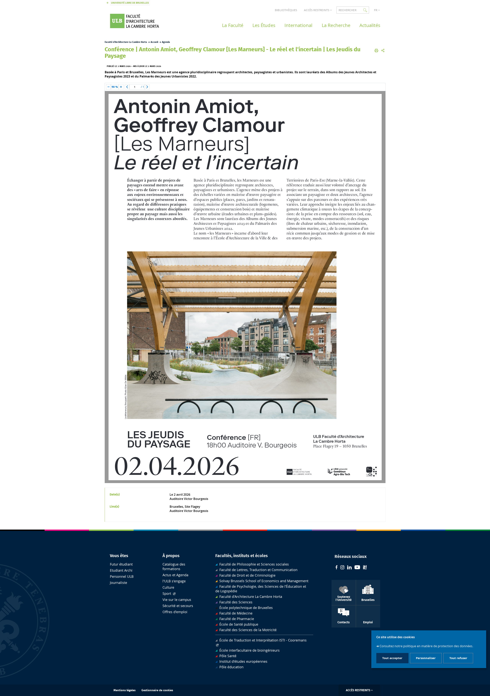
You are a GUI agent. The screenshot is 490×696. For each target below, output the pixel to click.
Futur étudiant (121, 564)
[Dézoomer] (108, 87)
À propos (171, 556)
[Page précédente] (127, 87)
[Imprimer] (376, 50)
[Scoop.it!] (365, 567)
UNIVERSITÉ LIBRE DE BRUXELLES (130, 2)
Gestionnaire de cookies (157, 690)
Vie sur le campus (177, 599)
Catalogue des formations (174, 566)
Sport (167, 593)
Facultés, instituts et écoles (241, 556)
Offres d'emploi (175, 612)
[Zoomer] (121, 87)
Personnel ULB (122, 576)
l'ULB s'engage (174, 581)
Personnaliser (426, 658)
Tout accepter (392, 658)
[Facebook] (336, 567)
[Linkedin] (349, 567)
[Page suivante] (147, 87)
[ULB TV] (357, 567)
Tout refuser (458, 658)
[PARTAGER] (382, 50)
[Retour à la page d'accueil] (140, 21)
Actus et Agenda (175, 575)
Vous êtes (119, 556)
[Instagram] (342, 567)
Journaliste (118, 582)
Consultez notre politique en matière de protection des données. (426, 646)
